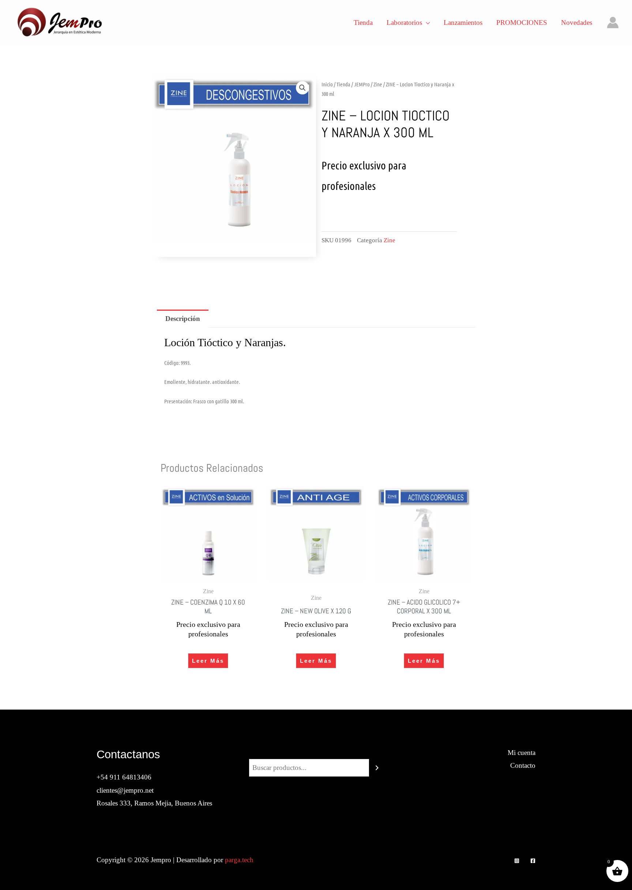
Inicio (327, 84)
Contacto (522, 765)
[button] (302, 87)
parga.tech (239, 860)
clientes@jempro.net (125, 790)
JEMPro (362, 84)
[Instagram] (516, 860)
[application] (426, 22)
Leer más (208, 661)
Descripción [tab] (182, 318)
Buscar (316, 752)
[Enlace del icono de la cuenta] (613, 22)
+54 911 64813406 (124, 777)
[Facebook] (532, 860)
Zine (377, 84)
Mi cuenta (521, 752)
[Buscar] (377, 768)
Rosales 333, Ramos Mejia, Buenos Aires (154, 803)
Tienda (343, 84)
